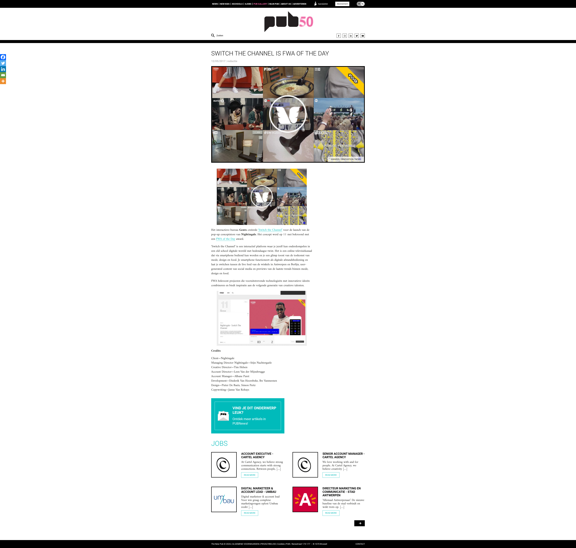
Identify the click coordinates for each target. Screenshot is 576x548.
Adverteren (299, 4)
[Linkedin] (3, 69)
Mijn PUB (274, 4)
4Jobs (248, 4)
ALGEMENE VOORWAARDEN (245, 544)
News (215, 4)
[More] (3, 81)
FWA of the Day (225, 239)
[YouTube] (363, 36)
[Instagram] (345, 36)
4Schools (237, 4)
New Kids (225, 4)
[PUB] (289, 24)
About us (286, 4)
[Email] (3, 75)
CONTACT (360, 544)
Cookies (281, 544)
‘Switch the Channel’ (270, 230)
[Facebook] (339, 36)
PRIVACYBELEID (268, 544)
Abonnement (342, 4)
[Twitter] (357, 36)
